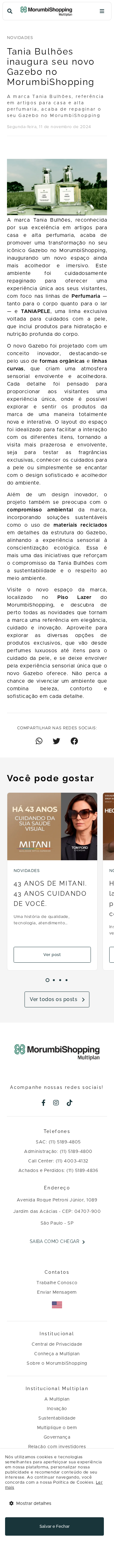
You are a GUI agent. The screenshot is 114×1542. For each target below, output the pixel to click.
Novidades (20, 38)
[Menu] (102, 11)
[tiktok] (70, 1103)
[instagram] (56, 1103)
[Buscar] (9, 11)
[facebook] (43, 1103)
